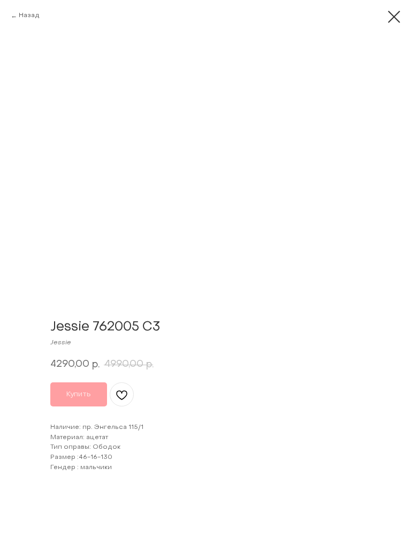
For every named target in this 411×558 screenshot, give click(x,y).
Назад (29, 15)
